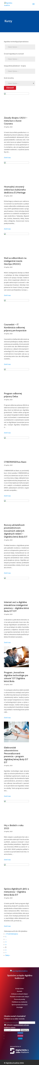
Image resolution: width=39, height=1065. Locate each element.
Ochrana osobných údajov (19, 994)
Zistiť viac (7, 158)
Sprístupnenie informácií (19, 1005)
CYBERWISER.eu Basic (15, 462)
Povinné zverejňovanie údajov (19, 996)
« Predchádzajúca (11, 934)
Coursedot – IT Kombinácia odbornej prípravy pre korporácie (15, 327)
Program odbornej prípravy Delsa (13, 395)
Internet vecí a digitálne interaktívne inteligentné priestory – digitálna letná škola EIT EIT (16, 606)
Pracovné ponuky (19, 999)
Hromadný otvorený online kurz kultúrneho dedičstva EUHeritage (15, 189)
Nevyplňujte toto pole (11, 1023)
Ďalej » (7, 955)
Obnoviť (10, 87)
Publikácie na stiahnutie (19, 1002)
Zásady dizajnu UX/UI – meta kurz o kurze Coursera (15, 120)
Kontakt (19, 991)
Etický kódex (19, 988)
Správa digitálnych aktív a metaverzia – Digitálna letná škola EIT (16, 891)
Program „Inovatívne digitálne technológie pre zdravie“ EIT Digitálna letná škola (16, 677)
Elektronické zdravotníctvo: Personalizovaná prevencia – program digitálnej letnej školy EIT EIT (16, 755)
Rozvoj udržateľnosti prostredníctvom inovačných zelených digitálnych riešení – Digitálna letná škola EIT (15, 531)
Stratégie (19, 1007)
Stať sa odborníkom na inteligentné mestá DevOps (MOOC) (15, 261)
